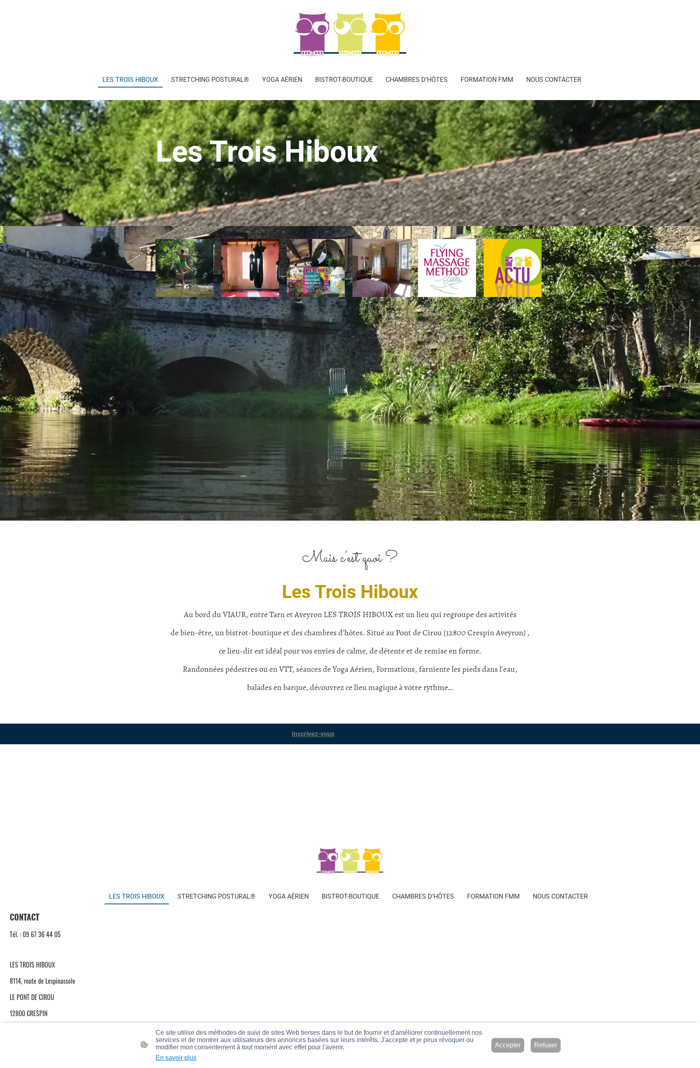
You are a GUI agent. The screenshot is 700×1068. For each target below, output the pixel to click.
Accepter (508, 1045)
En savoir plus (176, 1057)
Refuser (545, 1045)
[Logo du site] (350, 36)
